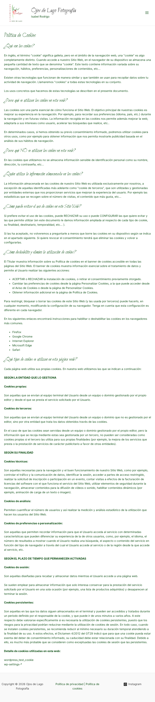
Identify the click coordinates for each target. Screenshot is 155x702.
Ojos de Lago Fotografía (53, 11)
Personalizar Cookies (79, 288)
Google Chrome (22, 336)
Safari (16, 349)
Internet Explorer (23, 341)
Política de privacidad (69, 684)
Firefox (16, 332)
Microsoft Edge (22, 345)
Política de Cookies (85, 292)
